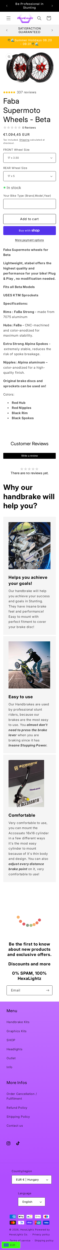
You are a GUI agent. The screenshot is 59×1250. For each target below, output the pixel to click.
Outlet (11, 1058)
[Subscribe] (47, 990)
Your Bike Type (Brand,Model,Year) (27, 195)
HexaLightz (27, 1229)
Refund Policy (17, 1107)
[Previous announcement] (6, 5)
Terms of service (20, 1240)
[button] (8, 18)
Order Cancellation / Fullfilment (22, 1096)
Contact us (15, 1125)
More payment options (29, 240)
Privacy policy (41, 1234)
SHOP (11, 1040)
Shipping (24, 139)
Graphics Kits (17, 1031)
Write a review (29, 455)
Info (9, 1067)
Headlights (14, 1049)
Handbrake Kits (18, 1022)
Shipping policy (44, 1240)
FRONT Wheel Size (16, 149)
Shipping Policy (18, 1116)
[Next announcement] (52, 5)
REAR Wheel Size (15, 168)
